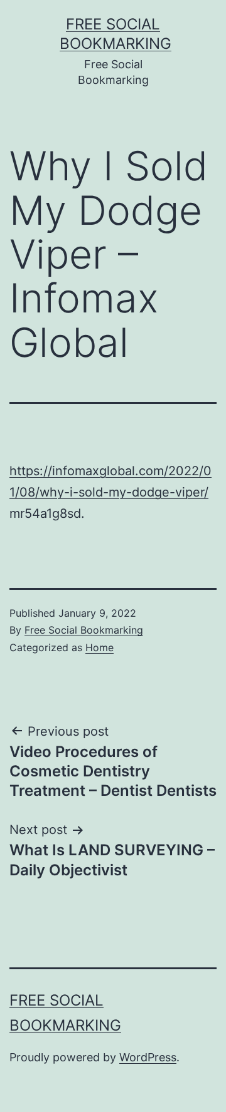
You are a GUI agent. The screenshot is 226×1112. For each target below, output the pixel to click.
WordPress (147, 1057)
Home (99, 647)
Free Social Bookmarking (83, 630)
